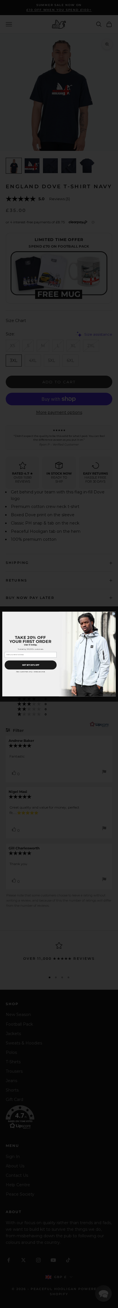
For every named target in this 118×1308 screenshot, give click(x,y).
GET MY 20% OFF (30, 664)
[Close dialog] (114, 614)
